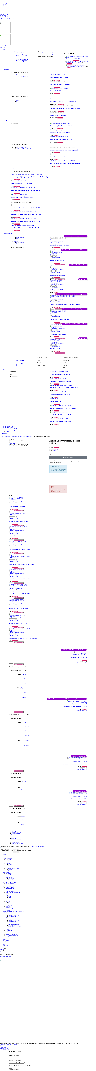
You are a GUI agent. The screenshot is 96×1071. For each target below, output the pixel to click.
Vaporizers (8, 431)
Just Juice (24, 781)
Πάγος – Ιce (23, 687)
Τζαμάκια (65, 367)
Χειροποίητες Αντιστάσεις (11, 884)
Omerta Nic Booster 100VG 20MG (19, 623)
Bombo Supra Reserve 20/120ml (59, 319)
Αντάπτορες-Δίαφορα (10, 891)
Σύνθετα (10, 897)
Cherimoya (23, 785)
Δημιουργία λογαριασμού (5, 956)
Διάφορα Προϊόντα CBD (11, 428)
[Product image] (58, 238)
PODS (41, 51)
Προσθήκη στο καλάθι (60, 264)
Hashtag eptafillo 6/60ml (57, 290)
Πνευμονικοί (19, 74)
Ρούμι (25, 692)
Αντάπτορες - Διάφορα (42, 357)
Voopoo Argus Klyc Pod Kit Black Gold (75, 66)
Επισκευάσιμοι (9, 873)
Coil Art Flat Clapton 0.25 (57, 157)
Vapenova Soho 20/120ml (57, 260)
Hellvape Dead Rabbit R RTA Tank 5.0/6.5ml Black (65, 108)
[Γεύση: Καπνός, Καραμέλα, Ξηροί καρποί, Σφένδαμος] (69, 251)
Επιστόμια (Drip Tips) (18, 363)
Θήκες (38, 360)
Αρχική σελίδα (3, 436)
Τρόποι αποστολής (15, 833)
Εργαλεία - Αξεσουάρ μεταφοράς (70, 357)
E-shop (8, 436)
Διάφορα (10, 905)
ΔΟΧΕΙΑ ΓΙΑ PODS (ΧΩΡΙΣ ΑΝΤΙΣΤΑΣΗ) (21, 202)
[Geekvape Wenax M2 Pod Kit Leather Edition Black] (77, 57)
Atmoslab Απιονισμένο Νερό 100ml (60, 394)
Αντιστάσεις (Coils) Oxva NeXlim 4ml (21, 183)
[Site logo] (5, 32)
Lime (25, 678)
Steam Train (23, 674)
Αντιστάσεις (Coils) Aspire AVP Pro (60, 132)
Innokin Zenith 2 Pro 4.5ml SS (59, 77)
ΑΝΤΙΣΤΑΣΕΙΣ (14, 123)
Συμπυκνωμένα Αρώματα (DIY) (18, 247)
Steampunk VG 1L (55, 401)
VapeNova (26, 722)
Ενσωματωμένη (12, 916)
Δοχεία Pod (66, 360)
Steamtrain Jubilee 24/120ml (79, 657)
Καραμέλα (26, 735)
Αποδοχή (15, 1044)
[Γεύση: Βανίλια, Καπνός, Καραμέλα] (69, 265)
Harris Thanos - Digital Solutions (36, 846)
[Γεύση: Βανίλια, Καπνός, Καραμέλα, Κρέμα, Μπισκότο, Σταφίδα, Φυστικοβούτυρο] (48, 700)
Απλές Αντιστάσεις (10, 883)
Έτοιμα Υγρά (16, 241)
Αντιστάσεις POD (10, 888)
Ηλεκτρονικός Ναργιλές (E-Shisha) (45, 56)
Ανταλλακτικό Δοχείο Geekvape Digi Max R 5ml (25, 228)
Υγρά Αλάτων (11, 867)
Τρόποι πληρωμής (15, 834)
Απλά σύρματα (19, 359)
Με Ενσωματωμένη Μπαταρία (49, 52)
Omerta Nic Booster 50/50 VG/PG (18, 521)
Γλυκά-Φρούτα (28, 436)
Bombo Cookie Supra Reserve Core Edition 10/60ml (65, 304)
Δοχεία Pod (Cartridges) (11, 887)
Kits (6, 914)
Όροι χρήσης (14, 831)
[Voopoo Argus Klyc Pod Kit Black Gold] (75, 65)
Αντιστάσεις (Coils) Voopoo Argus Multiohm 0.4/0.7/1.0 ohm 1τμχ (30, 177)
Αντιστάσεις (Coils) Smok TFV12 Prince (61, 139)
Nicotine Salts (19, 245)
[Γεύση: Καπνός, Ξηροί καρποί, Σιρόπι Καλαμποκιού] (69, 324)
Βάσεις (11, 374)
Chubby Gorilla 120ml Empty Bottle (60, 415)
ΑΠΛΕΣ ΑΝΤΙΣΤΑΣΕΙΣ (22, 147)
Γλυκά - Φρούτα (20, 237)
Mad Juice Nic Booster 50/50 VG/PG (60, 381)
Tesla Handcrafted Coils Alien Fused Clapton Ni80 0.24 (66, 150)
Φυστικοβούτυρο (25, 754)
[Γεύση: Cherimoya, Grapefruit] (48, 757)
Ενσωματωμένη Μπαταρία (22, 52)
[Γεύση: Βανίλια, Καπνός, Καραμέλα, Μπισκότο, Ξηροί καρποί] (69, 295)
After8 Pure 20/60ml (56, 349)
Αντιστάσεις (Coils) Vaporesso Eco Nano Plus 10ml (25, 190)
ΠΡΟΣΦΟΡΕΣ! (3, 433)
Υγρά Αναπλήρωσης (15, 436)
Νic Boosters (13, 371)
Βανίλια (27, 726)
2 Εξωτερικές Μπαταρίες (14, 920)
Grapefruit (23, 789)
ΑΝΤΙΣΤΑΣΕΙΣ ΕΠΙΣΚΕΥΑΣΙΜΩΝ (19, 144)
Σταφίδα (27, 750)
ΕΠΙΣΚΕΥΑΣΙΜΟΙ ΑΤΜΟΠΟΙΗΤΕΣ (19, 96)
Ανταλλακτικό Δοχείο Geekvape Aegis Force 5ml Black (26, 207)
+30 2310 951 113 (4, 10)
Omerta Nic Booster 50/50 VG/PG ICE (61, 374)
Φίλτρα (65, 365)
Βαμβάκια (65, 362)
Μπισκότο (26, 745)
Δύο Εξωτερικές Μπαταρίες (22, 55)
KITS (14, 51)
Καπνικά (18, 238)
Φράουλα (24, 697)
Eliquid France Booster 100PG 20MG (61, 421)
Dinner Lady (55, 450)
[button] (55, 257)
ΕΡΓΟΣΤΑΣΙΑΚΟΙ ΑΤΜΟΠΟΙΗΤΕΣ (19, 72)
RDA (17, 99)
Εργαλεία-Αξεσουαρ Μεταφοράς (13, 892)
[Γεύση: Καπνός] (69, 280)
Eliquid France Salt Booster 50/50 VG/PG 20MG (64, 388)
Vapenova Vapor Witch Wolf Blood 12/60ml (74, 706)
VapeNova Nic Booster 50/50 (17, 506)
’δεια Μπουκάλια (9, 930)
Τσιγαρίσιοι (22, 76)
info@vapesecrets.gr (4, 11)
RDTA (17, 101)
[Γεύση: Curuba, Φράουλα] (48, 792)
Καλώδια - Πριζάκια (41, 365)
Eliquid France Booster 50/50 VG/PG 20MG (63, 408)
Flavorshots (16, 236)
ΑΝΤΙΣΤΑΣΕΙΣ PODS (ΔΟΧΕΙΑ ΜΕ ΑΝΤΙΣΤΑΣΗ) (23, 171)
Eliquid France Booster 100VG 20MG (20, 579)
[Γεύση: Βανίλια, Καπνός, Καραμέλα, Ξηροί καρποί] (69, 310)
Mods (7, 917)
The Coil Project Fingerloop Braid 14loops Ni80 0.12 (65, 163)
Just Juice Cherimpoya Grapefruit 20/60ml (75, 764)
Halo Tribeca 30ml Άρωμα (57, 275)
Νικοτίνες (8, 929)
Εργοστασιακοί (9, 877)
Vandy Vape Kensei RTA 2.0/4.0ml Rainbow (63, 101)
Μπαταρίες (39, 362)
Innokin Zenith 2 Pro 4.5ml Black (60, 84)
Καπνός (27, 730)
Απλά (9, 896)
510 (16, 364)
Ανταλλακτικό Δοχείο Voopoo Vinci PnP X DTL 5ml (26, 221)
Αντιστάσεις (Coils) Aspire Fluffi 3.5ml (22, 197)
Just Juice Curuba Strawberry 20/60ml (76, 799)
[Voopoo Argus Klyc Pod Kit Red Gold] (75, 61)
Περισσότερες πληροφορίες (6, 1044)
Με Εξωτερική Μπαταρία (48, 54)
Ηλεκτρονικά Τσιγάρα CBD (12, 430)
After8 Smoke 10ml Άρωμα (58, 334)
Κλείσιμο (2, 949)
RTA (17, 100)
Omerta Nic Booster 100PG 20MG (18, 608)
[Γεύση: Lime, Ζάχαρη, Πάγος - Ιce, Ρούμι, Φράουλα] (48, 650)
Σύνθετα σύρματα (20, 360)
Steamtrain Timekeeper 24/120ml (59, 245)
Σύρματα (15, 357)
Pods (7, 922)
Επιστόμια (8, 901)
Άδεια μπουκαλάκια (14, 376)
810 (16, 365)
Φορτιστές (39, 367)
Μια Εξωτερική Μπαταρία (21, 54)
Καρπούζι (55, 449)
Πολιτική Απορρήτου (16, 832)
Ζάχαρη (24, 683)
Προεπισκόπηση (53, 239)
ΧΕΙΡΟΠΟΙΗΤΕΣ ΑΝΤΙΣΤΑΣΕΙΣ (24, 148)
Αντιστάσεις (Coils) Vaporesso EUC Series (62, 126)
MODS (14, 58)
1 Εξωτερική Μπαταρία (13, 915)
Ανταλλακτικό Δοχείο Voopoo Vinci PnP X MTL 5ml (26, 214)
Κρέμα (27, 740)
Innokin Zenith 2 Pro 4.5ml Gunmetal (61, 91)
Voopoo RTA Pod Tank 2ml (58, 115)
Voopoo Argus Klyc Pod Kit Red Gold (77, 62)
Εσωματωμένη (11, 925)
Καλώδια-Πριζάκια (10, 909)
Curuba (23, 820)
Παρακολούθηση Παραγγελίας (7, 18)
